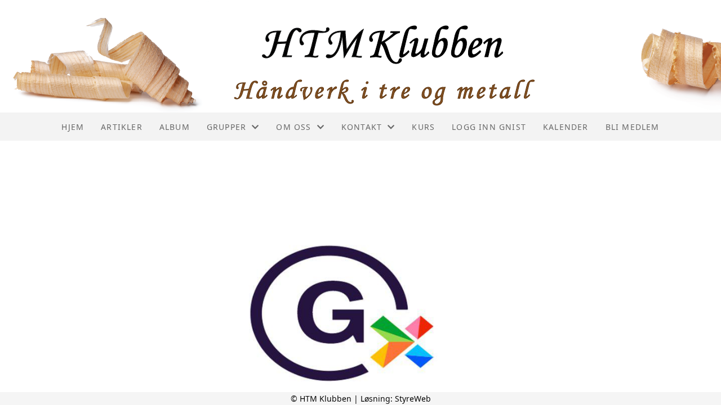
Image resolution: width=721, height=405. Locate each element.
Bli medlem (633, 127)
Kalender (566, 127)
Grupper (226, 127)
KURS (423, 127)
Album (174, 127)
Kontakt (361, 127)
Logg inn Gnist (489, 127)
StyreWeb (413, 398)
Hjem (72, 127)
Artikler (122, 127)
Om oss (293, 127)
